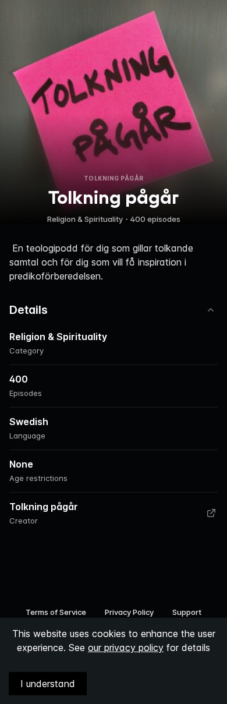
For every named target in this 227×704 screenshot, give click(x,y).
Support (186, 612)
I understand (47, 683)
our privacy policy (126, 647)
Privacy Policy (129, 612)
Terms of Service (56, 612)
